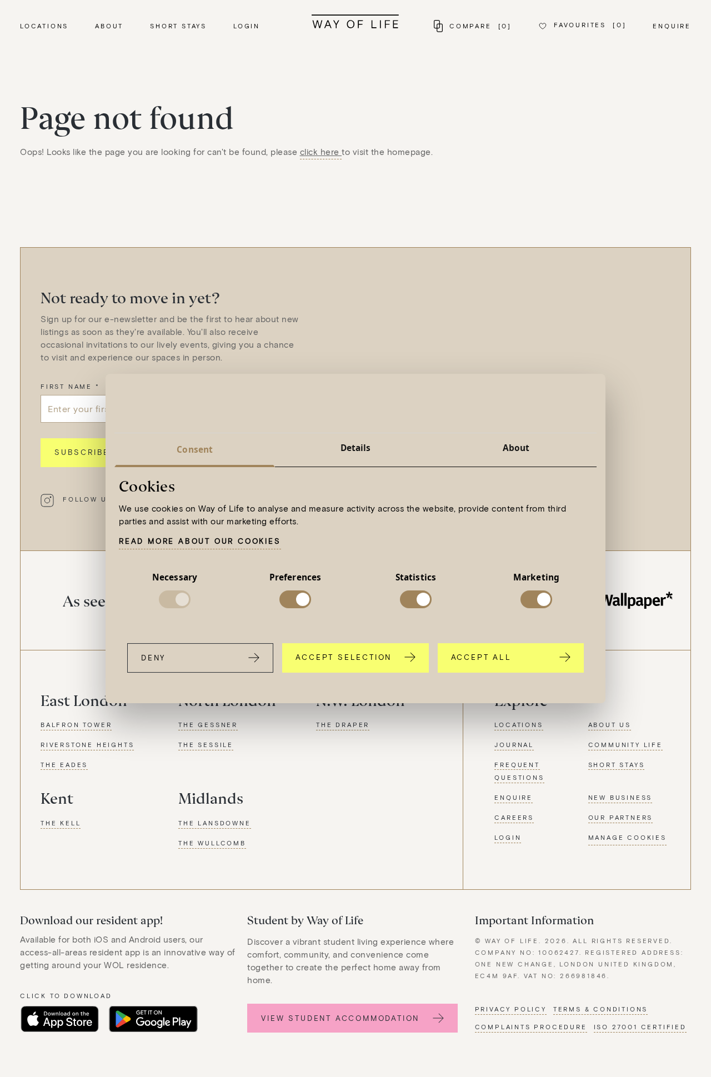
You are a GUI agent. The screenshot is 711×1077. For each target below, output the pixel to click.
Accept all (481, 657)
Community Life (625, 744)
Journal (514, 744)
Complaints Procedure (531, 1026)
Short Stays (178, 25)
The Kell (61, 822)
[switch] (295, 600)
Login (246, 25)
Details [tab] (356, 448)
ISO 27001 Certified (640, 1026)
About (109, 25)
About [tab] (516, 448)
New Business (620, 797)
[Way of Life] (355, 21)
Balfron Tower (76, 724)
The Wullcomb (212, 842)
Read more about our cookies (200, 541)
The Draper (342, 724)
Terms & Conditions (600, 1009)
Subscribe (81, 452)
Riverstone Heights (87, 744)
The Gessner (208, 724)
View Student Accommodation (340, 1018)
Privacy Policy (511, 1009)
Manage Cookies (627, 837)
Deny (153, 657)
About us (609, 724)
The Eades (64, 764)
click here (321, 152)
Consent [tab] (195, 449)
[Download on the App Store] (59, 1019)
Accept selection (344, 657)
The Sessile (205, 744)
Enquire (672, 25)
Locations (44, 25)
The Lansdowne (214, 822)
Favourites (590, 24)
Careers (514, 817)
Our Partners (620, 817)
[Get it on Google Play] (153, 1019)
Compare (480, 25)
